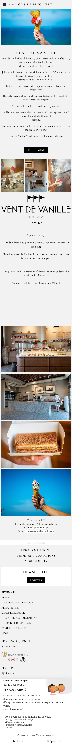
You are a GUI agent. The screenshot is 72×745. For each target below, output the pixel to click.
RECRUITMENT (10, 607)
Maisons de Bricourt (30, 4)
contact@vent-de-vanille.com (39, 531)
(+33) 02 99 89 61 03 (38, 527)
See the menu (36, 150)
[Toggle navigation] (4, 4)
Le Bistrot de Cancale (16, 622)
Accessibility (36, 561)
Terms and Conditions (36, 555)
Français (9, 641)
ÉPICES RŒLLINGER (13, 612)
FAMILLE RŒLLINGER (14, 628)
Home (5, 597)
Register (36, 580)
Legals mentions (36, 550)
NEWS (4, 633)
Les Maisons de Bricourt (18, 602)
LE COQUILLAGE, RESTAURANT (20, 617)
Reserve (8, 646)
